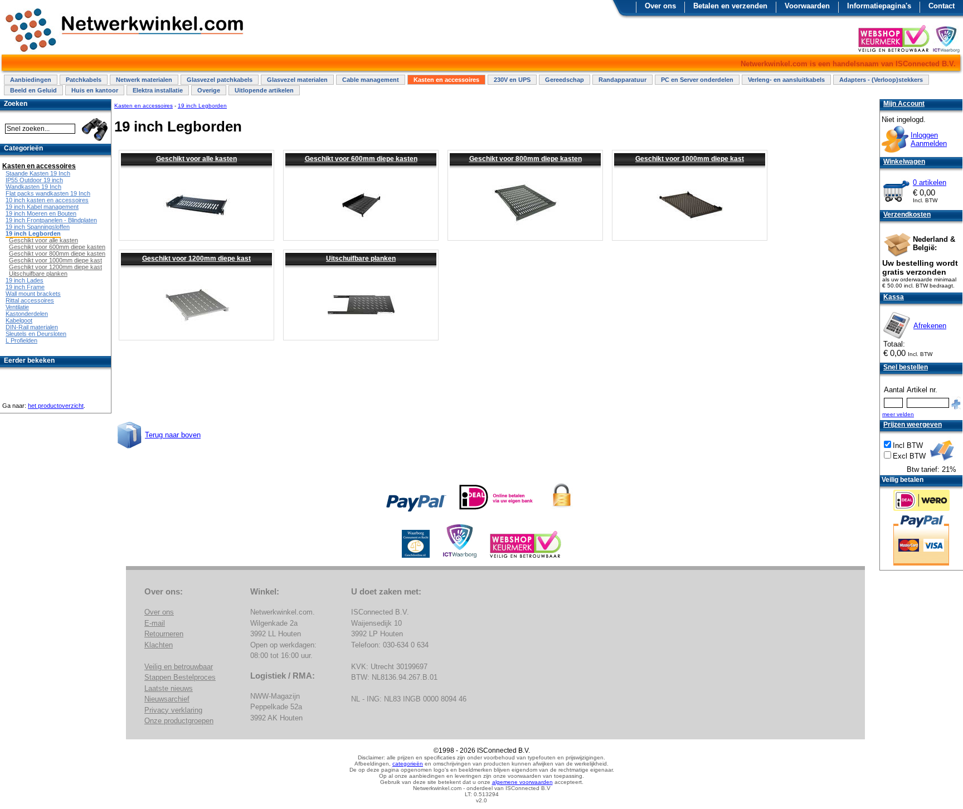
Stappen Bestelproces (180, 677)
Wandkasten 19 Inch (33, 186)
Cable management (370, 79)
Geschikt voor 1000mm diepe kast (689, 159)
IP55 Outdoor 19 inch (34, 180)
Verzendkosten (907, 214)
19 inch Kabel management (42, 206)
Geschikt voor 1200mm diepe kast (196, 258)
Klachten (158, 645)
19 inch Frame (25, 287)
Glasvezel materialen (297, 79)
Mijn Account (904, 104)
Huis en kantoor (94, 90)
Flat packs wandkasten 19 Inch (48, 193)
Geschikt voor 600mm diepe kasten (361, 159)
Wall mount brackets (33, 293)
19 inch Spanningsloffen (38, 226)
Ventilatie (17, 307)
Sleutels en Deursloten (36, 333)
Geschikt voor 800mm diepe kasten (525, 159)
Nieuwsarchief (166, 699)
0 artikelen (929, 182)
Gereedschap (564, 79)
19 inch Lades (24, 280)
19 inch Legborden (202, 106)
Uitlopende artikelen (264, 90)
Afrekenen (929, 325)
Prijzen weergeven (912, 424)
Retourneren (163, 634)
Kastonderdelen (27, 313)
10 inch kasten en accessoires (47, 200)
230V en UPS (512, 79)
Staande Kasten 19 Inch (38, 173)
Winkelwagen (904, 161)
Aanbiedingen (30, 79)
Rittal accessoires (30, 300)
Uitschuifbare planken (361, 258)
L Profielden (21, 340)
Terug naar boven (173, 435)
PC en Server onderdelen (697, 79)
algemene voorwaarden (522, 782)
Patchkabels (83, 79)
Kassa (893, 297)
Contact (941, 6)
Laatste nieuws (168, 688)
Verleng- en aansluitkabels (786, 79)
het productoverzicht (56, 405)
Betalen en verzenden (730, 6)
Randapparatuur (622, 79)
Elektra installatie (158, 90)
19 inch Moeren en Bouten (41, 213)
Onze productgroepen (178, 721)
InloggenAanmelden (929, 139)
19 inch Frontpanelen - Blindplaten (51, 220)
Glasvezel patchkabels (219, 79)
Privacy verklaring (173, 710)
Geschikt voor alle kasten (196, 159)
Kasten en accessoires (446, 79)
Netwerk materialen (144, 79)
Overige (208, 90)
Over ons (660, 6)
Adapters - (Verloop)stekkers (881, 79)
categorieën (407, 764)
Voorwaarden (807, 6)
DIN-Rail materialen (32, 327)
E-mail (154, 623)
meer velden (898, 414)
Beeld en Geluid (33, 90)
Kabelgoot (19, 320)
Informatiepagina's (879, 6)
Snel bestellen (905, 367)
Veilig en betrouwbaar (178, 666)
